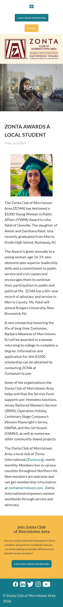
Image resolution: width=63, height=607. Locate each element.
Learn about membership (31, 17)
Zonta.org (35, 459)
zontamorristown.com (25, 488)
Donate (31, 28)
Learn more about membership (31, 563)
